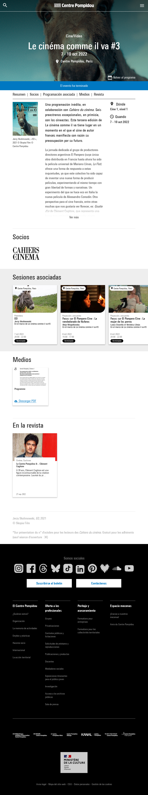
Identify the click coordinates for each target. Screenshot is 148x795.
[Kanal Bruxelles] (93, 736)
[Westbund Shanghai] (113, 736)
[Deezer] (105, 569)
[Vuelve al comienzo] (139, 786)
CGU (70, 784)
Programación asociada (59, 94)
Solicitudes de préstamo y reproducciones (57, 645)
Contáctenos (98, 583)
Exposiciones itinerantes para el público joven (56, 677)
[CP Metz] (59, 736)
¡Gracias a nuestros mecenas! (119, 615)
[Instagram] (19, 569)
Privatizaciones (52, 625)
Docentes (49, 661)
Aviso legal (41, 784)
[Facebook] (31, 569)
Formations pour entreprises (85, 620)
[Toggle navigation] (142, 6)
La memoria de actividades (25, 628)
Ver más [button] (74, 217)
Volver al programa (124, 77)
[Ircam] (42, 736)
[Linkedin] (80, 569)
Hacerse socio (19, 642)
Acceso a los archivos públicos (55, 695)
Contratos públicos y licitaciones (54, 635)
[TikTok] (68, 569)
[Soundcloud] (117, 569)
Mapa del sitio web (57, 784)
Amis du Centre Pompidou (122, 624)
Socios (34, 94)
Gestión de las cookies (102, 784)
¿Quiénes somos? (20, 613)
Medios (84, 94)
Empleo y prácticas (21, 635)
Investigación (51, 686)
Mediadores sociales (54, 668)
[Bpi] (23, 736)
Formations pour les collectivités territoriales (89, 631)
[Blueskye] (55, 569)
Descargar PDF (26, 401)
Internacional (19, 650)
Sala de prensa (51, 704)
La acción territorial (22, 657)
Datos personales (82, 784)
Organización (19, 621)
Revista (99, 94)
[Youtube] (129, 569)
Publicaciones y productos (57, 654)
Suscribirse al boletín (49, 583)
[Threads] (43, 569)
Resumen (19, 94)
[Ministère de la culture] (74, 762)
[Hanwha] (128, 736)
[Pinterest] (92, 569)
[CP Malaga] (74, 736)
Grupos (48, 618)
